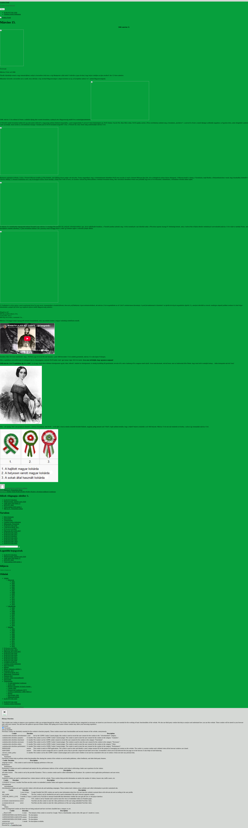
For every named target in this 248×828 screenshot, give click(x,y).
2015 (13, 623)
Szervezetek (7, 519)
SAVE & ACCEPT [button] (8, 823)
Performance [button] (6, 764)
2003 (13, 583)
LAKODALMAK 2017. (11, 527)
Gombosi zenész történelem (12, 14)
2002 (13, 582)
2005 (13, 587)
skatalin (7, 488)
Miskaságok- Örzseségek (11, 524)
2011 (13, 597)
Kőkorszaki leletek (13, 697)
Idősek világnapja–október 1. (13, 669)
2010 (13, 596)
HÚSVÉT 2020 (9, 505)
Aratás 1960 (11, 685)
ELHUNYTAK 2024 (10, 539)
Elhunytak (11, 580)
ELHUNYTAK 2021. (11, 534)
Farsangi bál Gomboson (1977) (17, 690)
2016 (13, 604)
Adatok (6, 578)
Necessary (7, 728)
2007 (13, 590)
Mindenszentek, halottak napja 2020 (15, 502)
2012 (13, 599)
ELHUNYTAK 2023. (11, 538)
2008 (13, 592)
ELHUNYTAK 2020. (11, 532)
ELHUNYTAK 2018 (10, 525)
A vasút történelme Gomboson (17, 683)
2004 (13, 585)
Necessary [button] (5, 726)
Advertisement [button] (6, 784)
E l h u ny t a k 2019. (10, 529)
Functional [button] (5, 755)
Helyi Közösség (9, 517)
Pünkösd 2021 (8, 676)
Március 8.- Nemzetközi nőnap (13, 509)
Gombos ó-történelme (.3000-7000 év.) (20, 692)
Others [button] (4, 805)
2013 (13, 601)
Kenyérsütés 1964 (13, 695)
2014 (13, 603)
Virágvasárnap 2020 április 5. (13, 507)
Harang (10, 693)
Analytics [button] (5, 774)
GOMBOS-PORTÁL (10, 662)
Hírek (25, 488)
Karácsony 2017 (9, 671)
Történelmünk (8, 520)
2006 (13, 589)
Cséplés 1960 (12, 688)
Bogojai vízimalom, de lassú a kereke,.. (20, 686)
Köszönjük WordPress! (17, 707)
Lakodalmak (11, 606)
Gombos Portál (4, 2)
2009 (13, 594)
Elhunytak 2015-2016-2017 (12, 531)
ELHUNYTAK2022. (10, 500)
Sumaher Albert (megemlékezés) (14, 678)
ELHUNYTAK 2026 (10, 12)
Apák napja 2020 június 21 (12, 503)
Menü (2, 9)
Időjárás (6, 667)
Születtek (10, 627)
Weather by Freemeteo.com (5, 570)
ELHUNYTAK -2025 (11, 541)
